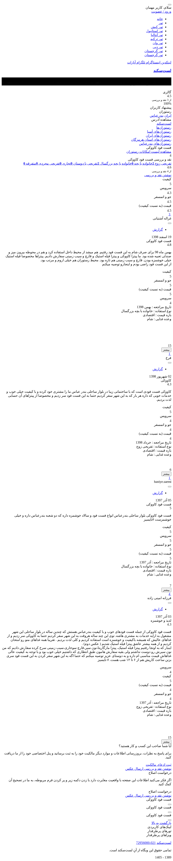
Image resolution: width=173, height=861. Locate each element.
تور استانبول (154, 31)
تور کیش (157, 27)
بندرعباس (157, 115)
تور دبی (158, 47)
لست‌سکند (162, 70)
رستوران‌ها (163, 127)
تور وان (158, 43)
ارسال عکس (134, 768)
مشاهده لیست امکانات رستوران (148, 151)
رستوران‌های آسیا (159, 131)
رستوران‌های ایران (158, 135)
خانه (160, 19)
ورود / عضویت (161, 11)
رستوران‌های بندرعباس (155, 143)
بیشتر (166, 349)
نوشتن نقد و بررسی (157, 175)
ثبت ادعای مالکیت (158, 764)
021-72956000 (146, 843)
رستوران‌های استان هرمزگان (151, 139)
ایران (167, 115)
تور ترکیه (156, 39)
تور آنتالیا (157, 35)
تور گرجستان (154, 51)
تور (161, 23)
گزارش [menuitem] (158, 229)
